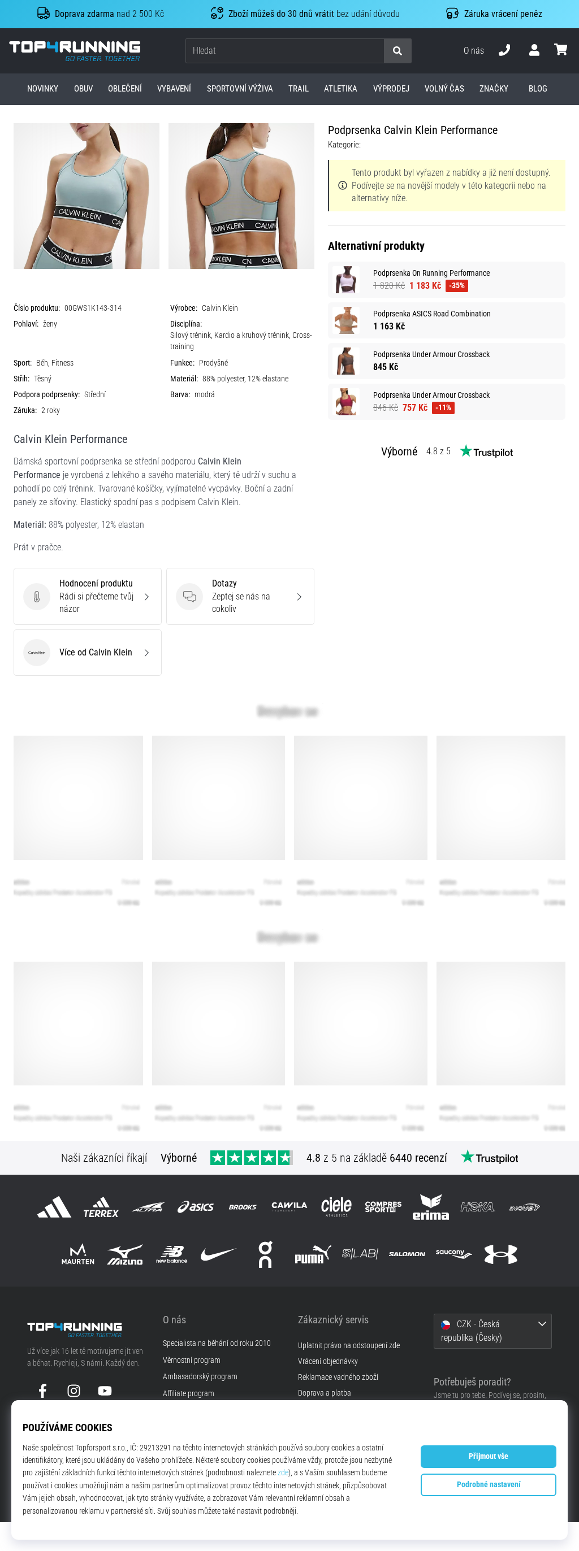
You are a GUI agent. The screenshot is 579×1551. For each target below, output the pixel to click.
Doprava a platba (324, 1393)
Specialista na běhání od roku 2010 (217, 1344)
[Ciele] (336, 1207)
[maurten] (77, 1254)
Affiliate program (188, 1394)
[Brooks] (242, 1207)
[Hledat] (397, 51)
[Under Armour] (501, 1254)
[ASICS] (195, 1207)
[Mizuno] (124, 1254)
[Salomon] (406, 1254)
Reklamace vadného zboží (338, 1377)
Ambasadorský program (200, 1377)
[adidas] (54, 1207)
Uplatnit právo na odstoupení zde (349, 1345)
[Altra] (148, 1207)
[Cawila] (289, 1207)
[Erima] (430, 1207)
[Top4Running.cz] (86, 1330)
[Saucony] (454, 1254)
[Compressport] (383, 1207)
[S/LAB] (359, 1254)
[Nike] (219, 1254)
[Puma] (313, 1254)
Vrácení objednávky (328, 1361)
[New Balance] (171, 1254)
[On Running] (266, 1254)
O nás (474, 50)
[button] (374, 51)
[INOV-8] (524, 1207)
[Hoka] (477, 1207)
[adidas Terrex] (101, 1207)
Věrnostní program (192, 1361)
